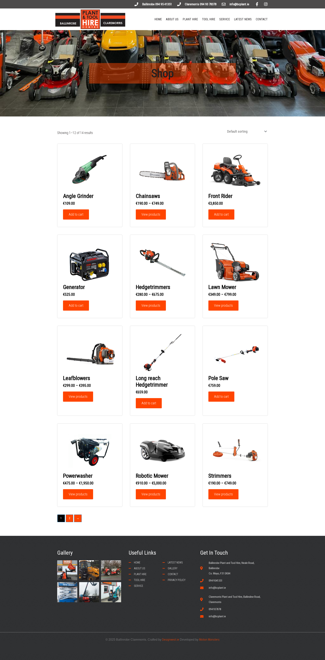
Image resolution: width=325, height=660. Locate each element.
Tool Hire (208, 19)
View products (150, 214)
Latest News (243, 19)
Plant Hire (190, 19)
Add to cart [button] (76, 214)
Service (224, 19)
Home (158, 19)
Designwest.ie (170, 639)
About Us (172, 19)
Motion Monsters (209, 639)
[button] (164, 4)
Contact (262, 19)
